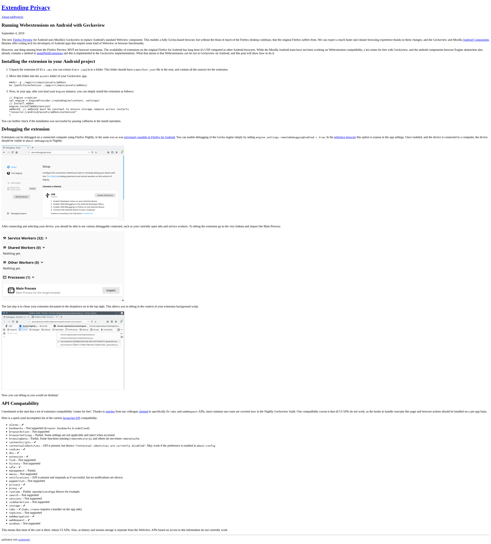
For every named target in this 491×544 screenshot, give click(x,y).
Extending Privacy (26, 7)
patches (110, 411)
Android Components (476, 39)
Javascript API (71, 418)
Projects (18, 17)
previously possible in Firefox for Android (149, 137)
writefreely (24, 539)
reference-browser (345, 137)
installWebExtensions (50, 53)
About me (8, 17)
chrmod (143, 411)
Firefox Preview (23, 39)
